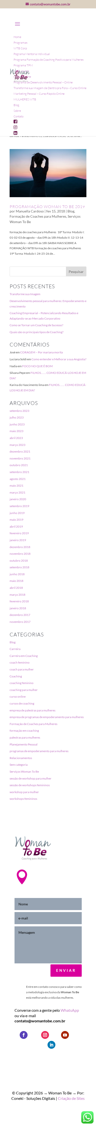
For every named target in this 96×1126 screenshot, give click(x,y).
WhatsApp (70, 1010)
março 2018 (17, 594)
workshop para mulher (24, 792)
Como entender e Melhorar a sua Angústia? (59, 359)
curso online (18, 696)
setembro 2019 (19, 506)
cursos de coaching (22, 703)
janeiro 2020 (18, 499)
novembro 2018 (20, 553)
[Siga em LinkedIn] (51, 1045)
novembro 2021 (20, 458)
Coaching (16, 676)
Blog (70, 211)
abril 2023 (16, 438)
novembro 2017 (20, 622)
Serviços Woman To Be (24, 771)
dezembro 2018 (20, 547)
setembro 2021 (19, 472)
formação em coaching (24, 730)
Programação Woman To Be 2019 (47, 206)
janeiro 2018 (18, 608)
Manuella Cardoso (30, 211)
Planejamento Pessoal (23, 744)
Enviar (66, 970)
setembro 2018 (19, 567)
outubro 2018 (19, 560)
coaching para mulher (24, 690)
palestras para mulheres (25, 737)
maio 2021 (16, 485)
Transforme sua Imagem (25, 294)
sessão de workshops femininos (30, 785)
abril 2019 (16, 526)
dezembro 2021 (20, 451)
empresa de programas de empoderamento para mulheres (47, 717)
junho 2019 (17, 513)
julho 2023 (17, 417)
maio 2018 (16, 581)
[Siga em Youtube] (65, 1035)
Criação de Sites (71, 1098)
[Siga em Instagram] (45, 1035)
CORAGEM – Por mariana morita (41, 352)
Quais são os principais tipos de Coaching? (37, 332)
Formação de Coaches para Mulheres (38, 216)
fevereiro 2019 (19, 533)
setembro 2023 (19, 411)
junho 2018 (17, 574)
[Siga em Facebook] (24, 1035)
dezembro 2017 (20, 615)
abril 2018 (16, 588)
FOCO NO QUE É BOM (37, 366)
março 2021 (17, 492)
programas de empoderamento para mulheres (39, 751)
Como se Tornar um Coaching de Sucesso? (36, 325)
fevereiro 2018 (19, 601)
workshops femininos (23, 799)
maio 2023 (16, 431)
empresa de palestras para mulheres (32, 710)
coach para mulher (22, 669)
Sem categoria (19, 764)
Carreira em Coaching (24, 656)
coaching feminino (21, 683)
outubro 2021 (19, 465)
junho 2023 (17, 424)
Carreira (15, 649)
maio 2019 (16, 519)
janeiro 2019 (18, 540)
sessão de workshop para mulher (30, 778)
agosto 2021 (18, 479)
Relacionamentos (21, 758)
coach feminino (20, 662)
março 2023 (17, 445)
